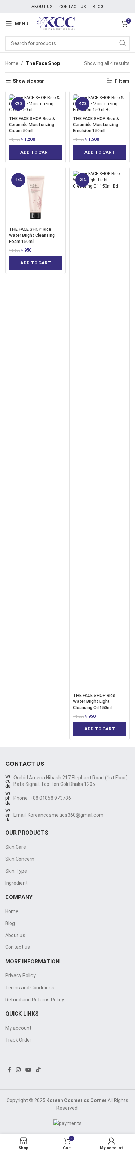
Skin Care (15, 847)
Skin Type (16, 871)
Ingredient (16, 883)
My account (18, 1028)
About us (15, 935)
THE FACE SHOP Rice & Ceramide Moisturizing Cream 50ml (32, 124)
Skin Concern (19, 859)
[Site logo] (68, 23)
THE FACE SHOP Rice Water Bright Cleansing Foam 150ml (32, 235)
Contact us (17, 947)
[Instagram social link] (18, 1070)
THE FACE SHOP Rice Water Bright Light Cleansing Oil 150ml (94, 701)
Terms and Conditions (29, 987)
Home (11, 63)
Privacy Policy (20, 975)
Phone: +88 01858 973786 (42, 798)
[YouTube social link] (28, 1070)
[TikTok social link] (38, 1070)
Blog (10, 923)
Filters (122, 81)
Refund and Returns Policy (34, 999)
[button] (35, 152)
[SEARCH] (122, 43)
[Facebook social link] (9, 1070)
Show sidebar (28, 81)
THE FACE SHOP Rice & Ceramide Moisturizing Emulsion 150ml (96, 124)
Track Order (18, 1040)
